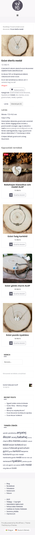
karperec (24, 451)
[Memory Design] (17, 6)
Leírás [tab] (6, 104)
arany (14, 437)
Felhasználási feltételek (15, 507)
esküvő (30, 441)
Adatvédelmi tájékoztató (15, 504)
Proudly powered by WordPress (12, 523)
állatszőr (8, 468)
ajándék (5, 433)
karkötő (17, 451)
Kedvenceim (11, 491)
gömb (11, 451)
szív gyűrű (9, 465)
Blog (8, 484)
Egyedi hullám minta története (17, 403)
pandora (24, 461)
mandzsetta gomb (9, 457)
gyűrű (6, 451)
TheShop (4, 525)
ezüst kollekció (16, 444)
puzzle (30, 461)
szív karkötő (17, 465)
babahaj (22, 437)
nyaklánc (19, 97)
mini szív (29, 457)
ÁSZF (8, 499)
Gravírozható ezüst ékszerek (20, 93)
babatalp (30, 437)
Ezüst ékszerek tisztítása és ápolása (19, 413)
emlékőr (24, 441)
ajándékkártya (12, 433)
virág (4, 468)
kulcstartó (7, 454)
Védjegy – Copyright (14, 502)
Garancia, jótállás (12, 511)
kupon (14, 454)
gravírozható (6, 97)
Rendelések (11, 486)
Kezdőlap (6, 27)
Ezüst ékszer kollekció (14, 415)
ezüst (27, 95)
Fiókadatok (10, 488)
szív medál (26, 464)
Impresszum (11, 514)
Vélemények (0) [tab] (16, 104)
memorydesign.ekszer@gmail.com (18, 128)
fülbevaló (13, 448)
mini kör (24, 457)
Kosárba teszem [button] (19, 195)
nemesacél (7, 461)
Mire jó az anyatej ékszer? (16, 410)
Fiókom (9, 493)
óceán (14, 468)
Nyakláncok (5, 95)
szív (4, 465)
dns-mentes (20, 95)
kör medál (20, 454)
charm (5, 441)
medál (13, 97)
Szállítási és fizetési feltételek (17, 509)
